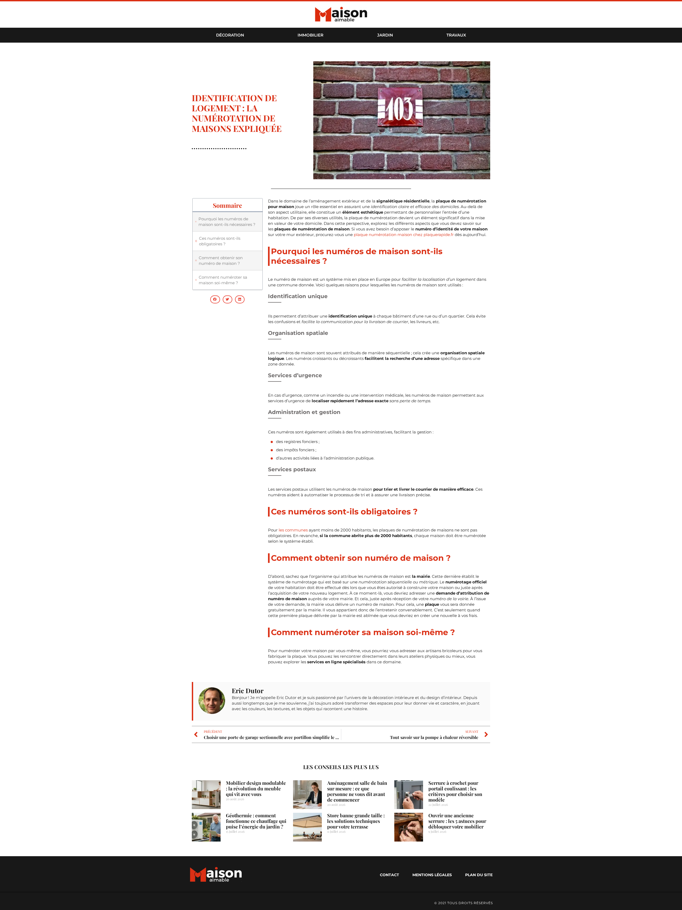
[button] (215, 299)
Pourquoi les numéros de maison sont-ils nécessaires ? (226, 221)
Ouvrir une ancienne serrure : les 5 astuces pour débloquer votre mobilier (457, 821)
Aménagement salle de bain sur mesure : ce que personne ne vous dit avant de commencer (357, 791)
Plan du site (479, 874)
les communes (293, 530)
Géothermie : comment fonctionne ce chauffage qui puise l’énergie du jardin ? (256, 821)
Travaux (456, 35)
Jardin (385, 35)
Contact (389, 874)
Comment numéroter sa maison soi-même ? (223, 280)
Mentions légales (432, 874)
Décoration (230, 35)
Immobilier (310, 35)
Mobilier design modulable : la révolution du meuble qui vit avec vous (256, 788)
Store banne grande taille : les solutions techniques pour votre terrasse (356, 821)
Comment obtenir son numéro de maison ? (221, 260)
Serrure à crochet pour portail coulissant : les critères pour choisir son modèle (455, 791)
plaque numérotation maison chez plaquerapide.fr (404, 234)
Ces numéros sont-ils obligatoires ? (219, 241)
